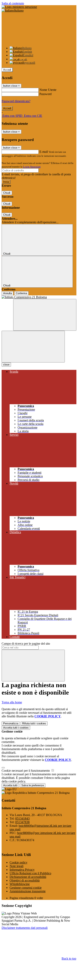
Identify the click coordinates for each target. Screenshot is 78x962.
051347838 (22, 822)
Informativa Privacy (22, 869)
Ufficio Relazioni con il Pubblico (30, 873)
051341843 (22, 818)
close (6, 364)
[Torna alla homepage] (39, 297)
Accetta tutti (16, 727)
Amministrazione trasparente (28, 891)
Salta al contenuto (13, 3)
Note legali (16, 866)
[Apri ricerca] (44, 315)
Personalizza (10, 723)
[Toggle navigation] (33, 346)
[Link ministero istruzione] (19, 7)
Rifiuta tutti (34, 723)
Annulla (7, 293)
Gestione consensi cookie (26, 887)
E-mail (43, 151)
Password (45, 94)
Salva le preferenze (32, 785)
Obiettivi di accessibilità (25, 880)
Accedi (7, 69)
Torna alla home (12, 702)
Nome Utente (47, 89)
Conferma (21, 293)
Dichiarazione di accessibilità (28, 877)
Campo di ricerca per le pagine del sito (26, 643)
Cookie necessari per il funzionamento (26, 770)
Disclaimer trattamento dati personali (25, 927)
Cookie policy (18, 862)
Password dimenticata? (16, 101)
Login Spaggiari (32, 166)
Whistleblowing (20, 884)
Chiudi (6, 192)
